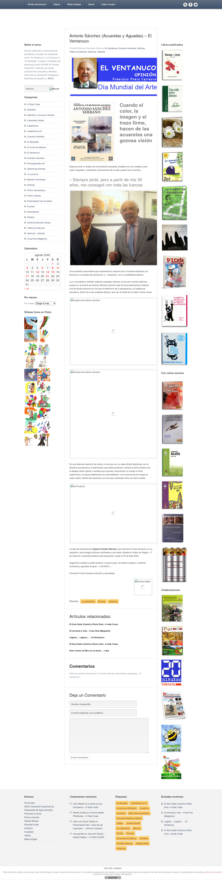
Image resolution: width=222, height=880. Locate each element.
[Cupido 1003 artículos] (30, 445)
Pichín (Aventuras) (37, 4)
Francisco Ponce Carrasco (110, 24)
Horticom (28, 828)
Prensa (101, 601)
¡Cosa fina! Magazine (37, 238)
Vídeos (56, 4)
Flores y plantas (31, 817)
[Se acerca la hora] (30, 432)
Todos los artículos (36, 227)
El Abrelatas (33, 141)
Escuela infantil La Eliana (129, 818)
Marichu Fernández (36, 179)
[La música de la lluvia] (43, 432)
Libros (91, 4)
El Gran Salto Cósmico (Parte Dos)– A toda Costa (93, 624)
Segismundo (142, 843)
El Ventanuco (33, 152)
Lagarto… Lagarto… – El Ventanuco (86, 637)
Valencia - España (96, 51)
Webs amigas (30, 839)
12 (37, 272)
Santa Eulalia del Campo (39, 222)
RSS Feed (185, 4)
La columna (32, 174)
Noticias (31, 184)
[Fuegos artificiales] (43, 341)
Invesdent (28, 831)
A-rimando (122, 803)
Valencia (113, 601)
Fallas (120, 823)
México (136, 828)
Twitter (196, 4)
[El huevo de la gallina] (43, 367)
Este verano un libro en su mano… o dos (89, 650)
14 (47, 272)
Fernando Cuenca (32, 813)
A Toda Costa (33, 104)
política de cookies (213, 872)
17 (27, 276)
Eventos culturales (36, 157)
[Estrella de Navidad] (43, 328)
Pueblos (144, 838)
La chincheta (88, 601)
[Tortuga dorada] (30, 341)
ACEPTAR (112, 878)
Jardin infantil (133, 823)
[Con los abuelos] (43, 354)
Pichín (120, 833)
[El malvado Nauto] (43, 380)
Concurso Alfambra (126, 808)
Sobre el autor (108, 4)
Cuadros (144, 808)
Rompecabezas (124, 843)
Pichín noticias (34, 195)
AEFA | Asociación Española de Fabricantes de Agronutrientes (39, 808)
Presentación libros (126, 838)
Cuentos (121, 813)
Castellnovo (33, 125)
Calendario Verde (35, 120)
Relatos (31, 217)
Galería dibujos (31, 820)
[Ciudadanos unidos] (30, 406)
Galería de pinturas (36, 168)
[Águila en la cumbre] (30, 328)
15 (52, 272)
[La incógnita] (30, 419)
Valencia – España (36, 233)
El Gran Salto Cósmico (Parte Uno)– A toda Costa (93, 644)
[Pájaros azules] (30, 354)
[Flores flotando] (43, 393)
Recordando (33, 211)
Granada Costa (31, 824)
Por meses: (29, 303)
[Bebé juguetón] (30, 367)
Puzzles (31, 206)
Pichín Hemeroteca (36, 190)
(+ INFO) (49, 78)
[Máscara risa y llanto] (30, 393)
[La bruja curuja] (43, 445)
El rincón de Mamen (36, 147)
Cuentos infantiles (35, 136)
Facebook (190, 4)
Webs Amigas (74, 4)
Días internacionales (139, 813)
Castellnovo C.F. (139, 803)
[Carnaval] (43, 419)
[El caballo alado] (30, 380)
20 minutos (29, 802)
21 (47, 276)
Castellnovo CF (34, 131)
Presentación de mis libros (39, 200)
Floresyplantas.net (36, 163)
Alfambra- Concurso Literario (40, 114)
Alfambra (31, 109)
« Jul (26, 288)
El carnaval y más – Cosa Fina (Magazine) (89, 630)
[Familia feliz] (43, 406)
